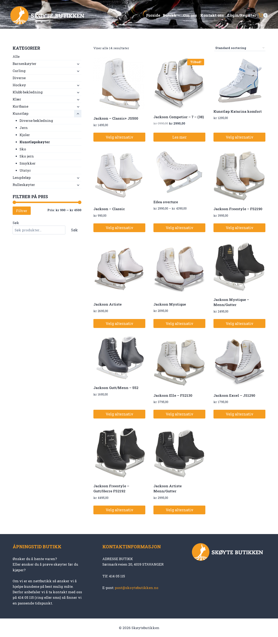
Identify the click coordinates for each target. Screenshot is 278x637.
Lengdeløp (22, 177)
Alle (16, 56)
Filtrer (21, 210)
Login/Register (241, 15)
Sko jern (27, 156)
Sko (23, 149)
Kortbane (20, 106)
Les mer (179, 137)
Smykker (28, 163)
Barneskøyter (24, 63)
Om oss (190, 15)
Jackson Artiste (107, 304)
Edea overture (165, 202)
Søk (16, 222)
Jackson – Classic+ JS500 (115, 118)
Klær (17, 99)
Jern (24, 127)
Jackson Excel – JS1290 (234, 395)
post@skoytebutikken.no (136, 587)
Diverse (19, 77)
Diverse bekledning (36, 120)
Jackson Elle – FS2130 (172, 395)
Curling (19, 70)
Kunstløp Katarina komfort (237, 111)
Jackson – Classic (109, 209)
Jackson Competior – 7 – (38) (178, 117)
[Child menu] (77, 64)
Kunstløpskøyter (35, 142)
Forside (153, 15)
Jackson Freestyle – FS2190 (237, 209)
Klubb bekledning (28, 92)
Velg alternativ (119, 137)
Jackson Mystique (169, 304)
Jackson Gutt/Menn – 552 (115, 387)
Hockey (19, 85)
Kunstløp (20, 113)
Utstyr (25, 170)
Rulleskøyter (24, 184)
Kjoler (25, 134)
